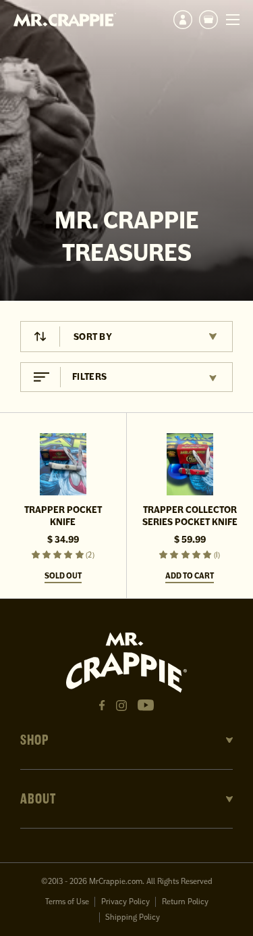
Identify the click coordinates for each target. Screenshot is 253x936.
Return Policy (185, 902)
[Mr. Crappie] (64, 19)
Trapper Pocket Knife (63, 516)
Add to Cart (189, 576)
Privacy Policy (125, 902)
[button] (208, 19)
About (38, 799)
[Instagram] (121, 705)
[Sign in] (182, 19)
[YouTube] (146, 705)
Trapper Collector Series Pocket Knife (189, 516)
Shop (34, 740)
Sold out (63, 576)
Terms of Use (67, 902)
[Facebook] (102, 705)
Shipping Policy (132, 917)
